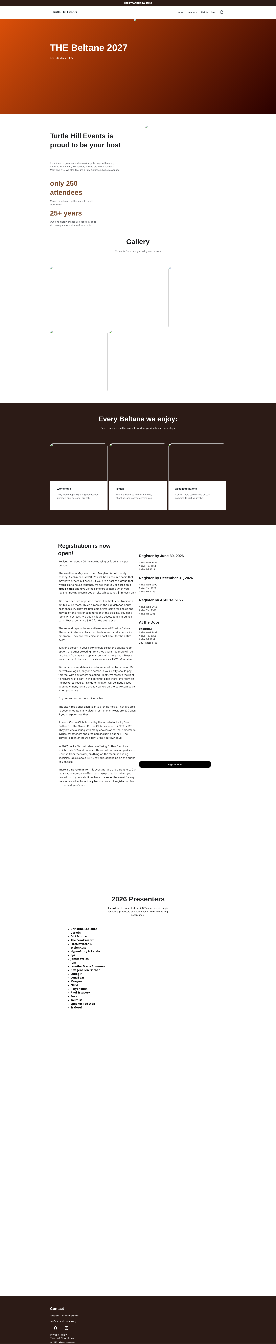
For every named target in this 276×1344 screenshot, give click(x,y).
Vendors (192, 12)
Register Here (175, 764)
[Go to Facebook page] (55, 1328)
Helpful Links (208, 12)
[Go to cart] (222, 12)
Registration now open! (138, 3)
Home (180, 12)
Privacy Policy (58, 1334)
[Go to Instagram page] (66, 1328)
